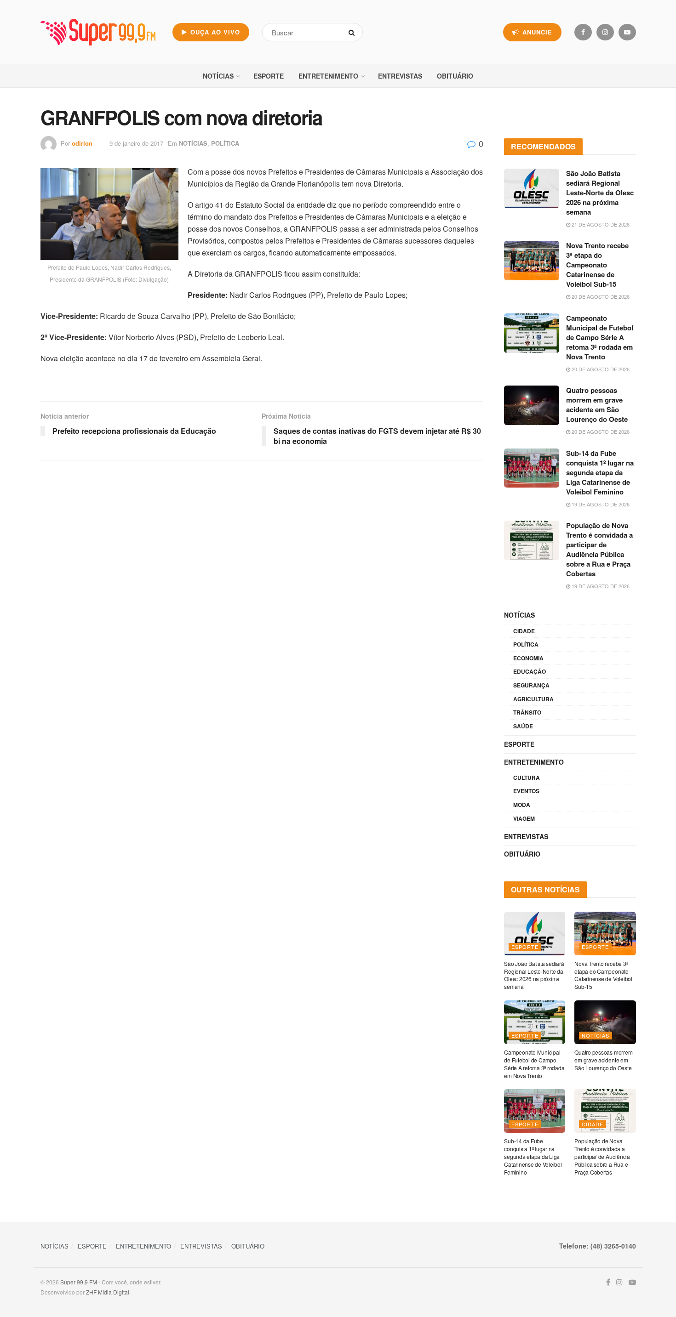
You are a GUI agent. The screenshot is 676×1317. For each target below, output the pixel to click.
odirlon (82, 143)
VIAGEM (524, 818)
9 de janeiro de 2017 (136, 143)
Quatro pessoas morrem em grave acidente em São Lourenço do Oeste (597, 404)
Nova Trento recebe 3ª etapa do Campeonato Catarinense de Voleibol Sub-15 (597, 264)
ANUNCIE (536, 32)
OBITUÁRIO (455, 75)
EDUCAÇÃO (529, 671)
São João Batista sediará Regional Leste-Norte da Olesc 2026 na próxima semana (600, 192)
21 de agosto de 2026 (600, 224)
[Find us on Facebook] (583, 32)
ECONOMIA (528, 658)
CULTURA (526, 777)
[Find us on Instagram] (605, 32)
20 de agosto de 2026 (600, 296)
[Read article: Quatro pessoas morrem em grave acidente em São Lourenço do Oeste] (531, 405)
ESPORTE (268, 75)
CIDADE (524, 631)
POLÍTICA (225, 143)
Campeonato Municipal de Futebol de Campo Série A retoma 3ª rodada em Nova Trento (599, 337)
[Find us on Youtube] (627, 32)
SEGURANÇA (531, 685)
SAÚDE (523, 726)
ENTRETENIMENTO (328, 75)
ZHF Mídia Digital (107, 1292)
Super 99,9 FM (78, 1282)
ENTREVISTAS (400, 75)
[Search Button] (353, 32)
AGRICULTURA (533, 699)
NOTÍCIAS (218, 75)
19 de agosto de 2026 (600, 504)
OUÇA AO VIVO (214, 32)
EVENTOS (526, 791)
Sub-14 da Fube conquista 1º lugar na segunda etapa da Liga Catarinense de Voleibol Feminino (600, 472)
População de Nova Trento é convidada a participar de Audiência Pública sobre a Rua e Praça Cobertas (599, 549)
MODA (521, 804)
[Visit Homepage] (97, 32)
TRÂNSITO (527, 712)
